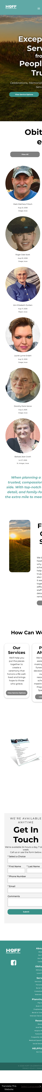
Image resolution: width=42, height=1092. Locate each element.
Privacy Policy (29, 1068)
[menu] (39, 8)
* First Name (14, 866)
